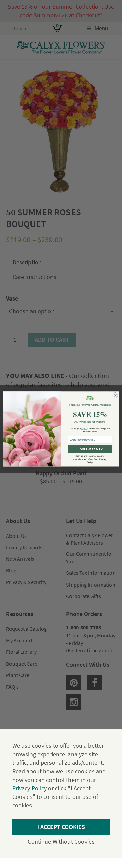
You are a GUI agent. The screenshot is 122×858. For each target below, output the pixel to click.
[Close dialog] (115, 395)
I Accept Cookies (61, 827)
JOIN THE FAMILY (90, 449)
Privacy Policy (29, 788)
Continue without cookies (61, 841)
